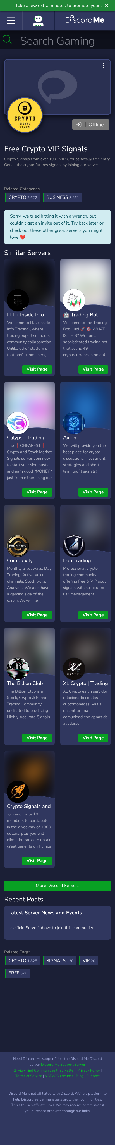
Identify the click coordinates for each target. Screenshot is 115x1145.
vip (89, 961)
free (18, 973)
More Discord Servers (58, 885)
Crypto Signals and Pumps (29, 810)
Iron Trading (77, 560)
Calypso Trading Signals (25, 441)
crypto (23, 961)
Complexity (20, 560)
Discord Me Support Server (63, 1064)
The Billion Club (25, 683)
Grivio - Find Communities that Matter (44, 1070)
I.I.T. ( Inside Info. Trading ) (26, 318)
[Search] (7, 40)
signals (59, 961)
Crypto (23, 197)
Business (62, 197)
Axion (69, 437)
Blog (80, 1076)
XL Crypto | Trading (85, 683)
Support (93, 1076)
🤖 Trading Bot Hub (80, 318)
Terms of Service (28, 1076)
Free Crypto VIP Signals (45, 149)
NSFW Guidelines (59, 1076)
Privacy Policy (88, 1070)
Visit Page (37, 369)
